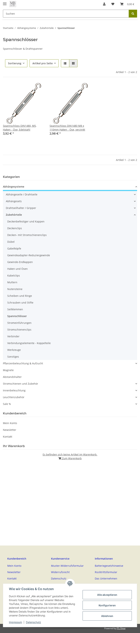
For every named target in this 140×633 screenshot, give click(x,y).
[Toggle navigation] (5, 2)
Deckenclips (14, 228)
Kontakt (7, 436)
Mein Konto (10, 423)
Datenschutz (33, 622)
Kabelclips (13, 275)
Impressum (15, 622)
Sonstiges (13, 356)
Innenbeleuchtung (14, 390)
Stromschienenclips (19, 329)
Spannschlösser (17, 316)
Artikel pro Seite (42, 63)
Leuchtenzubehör (13, 397)
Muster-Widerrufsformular (67, 565)
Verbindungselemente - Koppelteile (29, 343)
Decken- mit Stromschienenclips (27, 235)
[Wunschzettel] (112, 4)
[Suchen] (133, 14)
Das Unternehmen (106, 578)
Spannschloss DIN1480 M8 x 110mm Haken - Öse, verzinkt (67, 127)
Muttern (12, 282)
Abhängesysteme (13, 186)
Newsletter (9, 430)
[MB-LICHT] (12, 4)
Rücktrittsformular (106, 572)
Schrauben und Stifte (20, 302)
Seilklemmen (15, 309)
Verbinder (13, 336)
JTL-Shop (121, 628)
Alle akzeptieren (107, 594)
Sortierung (14, 63)
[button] (104, 4)
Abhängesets (14, 201)
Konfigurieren (107, 605)
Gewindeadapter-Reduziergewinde (28, 255)
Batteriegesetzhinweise (109, 565)
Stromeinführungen (19, 323)
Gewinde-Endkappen (20, 262)
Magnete (8, 370)
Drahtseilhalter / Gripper (21, 208)
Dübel (11, 241)
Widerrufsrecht (60, 572)
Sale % (7, 404)
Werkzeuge (14, 350)
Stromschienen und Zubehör (20, 383)
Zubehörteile (14, 214)
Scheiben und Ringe (19, 296)
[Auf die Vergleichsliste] (38, 89)
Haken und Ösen (17, 268)
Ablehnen (107, 615)
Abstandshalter (12, 377)
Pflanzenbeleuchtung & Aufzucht (23, 363)
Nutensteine (14, 289)
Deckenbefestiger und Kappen (25, 221)
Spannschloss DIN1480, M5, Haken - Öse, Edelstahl (19, 127)
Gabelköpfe (14, 248)
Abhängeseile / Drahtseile (21, 194)
